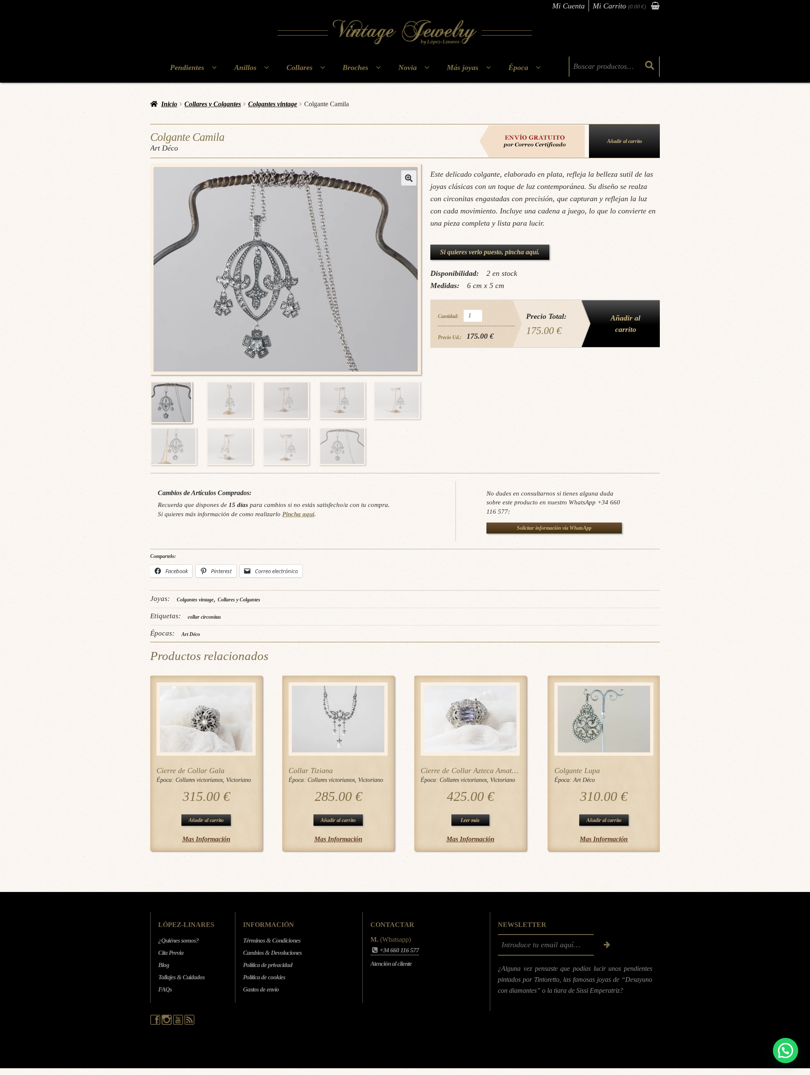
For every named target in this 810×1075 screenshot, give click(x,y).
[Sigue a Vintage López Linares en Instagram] (167, 1022)
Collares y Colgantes (212, 104)
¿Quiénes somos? (178, 940)
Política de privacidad (267, 965)
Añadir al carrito (624, 141)
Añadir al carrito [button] (206, 820)
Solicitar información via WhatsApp (554, 528)
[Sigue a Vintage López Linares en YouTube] (178, 1022)
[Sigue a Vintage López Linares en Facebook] (156, 1022)
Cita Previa (171, 952)
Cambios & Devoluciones (272, 952)
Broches (355, 67)
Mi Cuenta (568, 6)
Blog (163, 965)
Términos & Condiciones (271, 940)
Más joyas (462, 67)
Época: (166, 780)
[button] (408, 178)
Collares (299, 67)
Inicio (169, 104)
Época (518, 67)
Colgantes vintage (272, 104)
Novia (407, 67)
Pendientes (187, 67)
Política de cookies (264, 977)
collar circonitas (204, 617)
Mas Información (206, 839)
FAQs (165, 989)
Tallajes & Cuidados (181, 977)
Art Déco (190, 634)
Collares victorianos (199, 780)
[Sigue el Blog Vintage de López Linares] (189, 1022)
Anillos (245, 67)
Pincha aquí (298, 513)
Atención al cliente (391, 963)
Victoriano (238, 780)
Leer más (470, 820)
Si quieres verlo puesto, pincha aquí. (490, 252)
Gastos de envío (261, 989)
